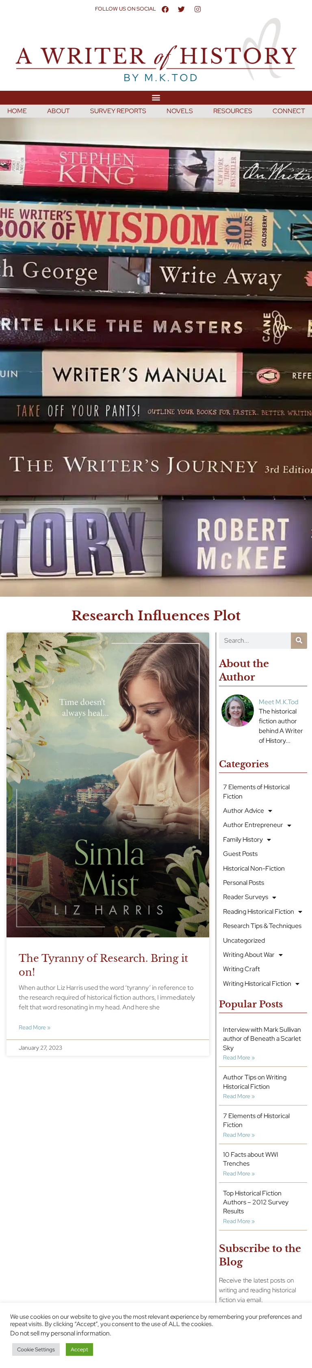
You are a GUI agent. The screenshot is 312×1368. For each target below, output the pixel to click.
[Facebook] (165, 9)
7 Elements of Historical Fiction (256, 791)
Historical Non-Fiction (254, 868)
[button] (156, 97)
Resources (232, 111)
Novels (180, 111)
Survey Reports (118, 111)
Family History (243, 839)
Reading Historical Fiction (258, 911)
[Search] (299, 641)
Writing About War (249, 954)
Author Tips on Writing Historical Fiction (254, 1081)
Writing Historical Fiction (257, 983)
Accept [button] (79, 1349)
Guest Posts (240, 853)
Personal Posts (243, 882)
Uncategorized (244, 940)
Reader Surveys (245, 897)
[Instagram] (197, 9)
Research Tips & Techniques (262, 925)
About (58, 111)
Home (17, 111)
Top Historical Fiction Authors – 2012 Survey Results (255, 1202)
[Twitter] (181, 9)
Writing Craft (241, 969)
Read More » (34, 1027)
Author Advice (243, 810)
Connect (289, 111)
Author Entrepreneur (253, 825)
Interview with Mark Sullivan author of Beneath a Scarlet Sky (262, 1038)
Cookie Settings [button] (36, 1349)
